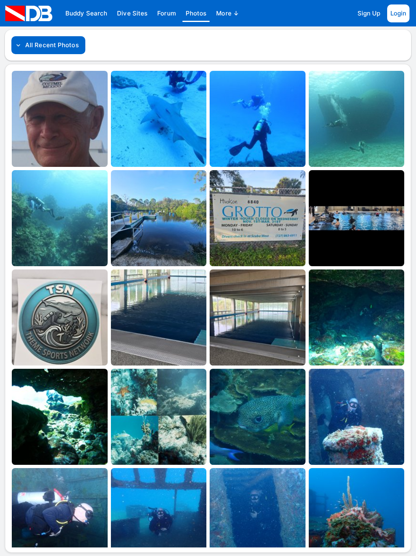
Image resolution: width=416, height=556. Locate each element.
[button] (86, 13)
